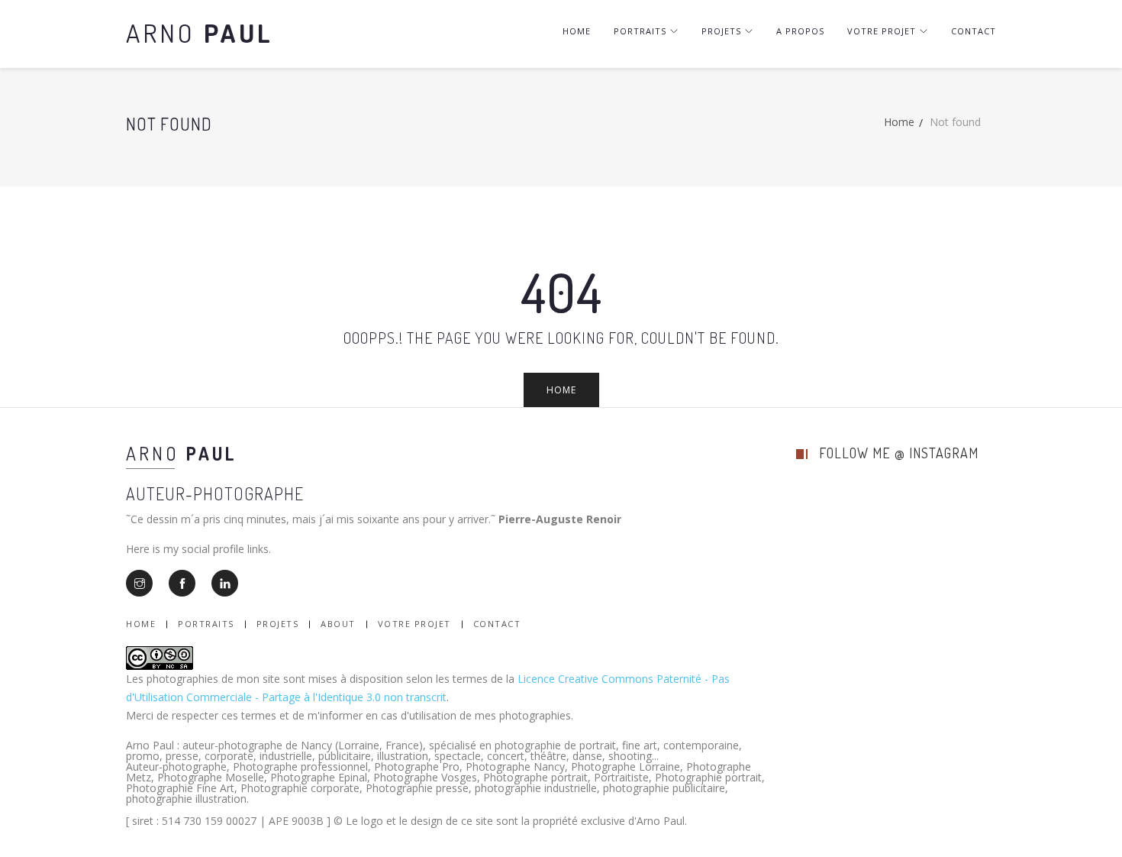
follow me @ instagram (899, 453)
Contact (973, 31)
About (338, 623)
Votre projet (881, 31)
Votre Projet (414, 623)
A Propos (800, 31)
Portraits (640, 31)
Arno (199, 32)
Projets (721, 31)
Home (577, 31)
